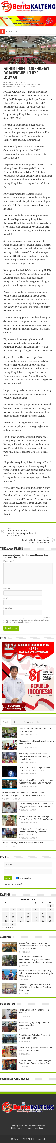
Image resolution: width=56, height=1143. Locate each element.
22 (50, 917)
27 (35, 921)
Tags (39, 722)
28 (43, 921)
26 (28, 921)
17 (13, 917)
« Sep (4, 927)
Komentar (8, 561)
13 (35, 913)
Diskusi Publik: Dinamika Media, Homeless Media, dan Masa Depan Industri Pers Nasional (34, 946)
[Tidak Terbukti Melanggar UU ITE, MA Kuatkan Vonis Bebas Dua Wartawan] (9, 784)
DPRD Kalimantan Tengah (16, 84)
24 (13, 921)
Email (6, 598)
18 (20, 917)
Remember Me (24, 878)
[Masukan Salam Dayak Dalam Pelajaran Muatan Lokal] (9, 745)
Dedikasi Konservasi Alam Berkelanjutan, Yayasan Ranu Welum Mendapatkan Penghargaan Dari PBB (35, 959)
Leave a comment (13, 86)
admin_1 (9, 82)
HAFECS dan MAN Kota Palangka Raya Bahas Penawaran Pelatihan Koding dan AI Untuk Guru (36, 973)
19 (28, 917)
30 (6, 924)
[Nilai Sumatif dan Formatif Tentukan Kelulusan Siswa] (9, 732)
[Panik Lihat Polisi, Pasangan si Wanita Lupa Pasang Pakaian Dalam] (9, 771)
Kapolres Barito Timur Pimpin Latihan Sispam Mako (35, 540)
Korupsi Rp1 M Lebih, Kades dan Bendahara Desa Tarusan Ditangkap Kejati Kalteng (35, 756)
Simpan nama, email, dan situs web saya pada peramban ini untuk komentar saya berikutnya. (26, 619)
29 (50, 921)
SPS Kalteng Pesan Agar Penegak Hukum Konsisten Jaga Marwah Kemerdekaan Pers (33, 832)
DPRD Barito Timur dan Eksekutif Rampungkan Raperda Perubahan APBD (22, 532)
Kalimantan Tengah (35, 84)
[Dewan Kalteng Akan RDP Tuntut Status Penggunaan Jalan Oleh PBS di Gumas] (9, 807)
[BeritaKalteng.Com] (28, 6)
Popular (6, 722)
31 (13, 924)
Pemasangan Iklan (35, 1128)
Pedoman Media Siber (35, 1126)
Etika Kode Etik (18, 1128)
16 (6, 917)
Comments (28, 722)
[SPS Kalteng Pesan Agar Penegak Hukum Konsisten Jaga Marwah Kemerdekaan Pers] (9, 833)
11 (20, 913)
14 (43, 913)
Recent (17, 722)
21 (43, 917)
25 (20, 921)
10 (13, 913)
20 (35, 917)
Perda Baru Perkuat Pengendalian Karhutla (24, 32)
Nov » (10, 927)
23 (6, 921)
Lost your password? (13, 884)
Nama (6, 589)
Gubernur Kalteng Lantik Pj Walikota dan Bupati (22, 843)
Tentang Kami (17, 1126)
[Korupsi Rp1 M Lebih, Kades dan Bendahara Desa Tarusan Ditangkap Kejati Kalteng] (9, 757)
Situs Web (7, 608)
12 (28, 913)
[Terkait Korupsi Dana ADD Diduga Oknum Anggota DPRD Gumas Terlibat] (9, 820)
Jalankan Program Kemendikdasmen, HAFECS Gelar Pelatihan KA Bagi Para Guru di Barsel (35, 987)
